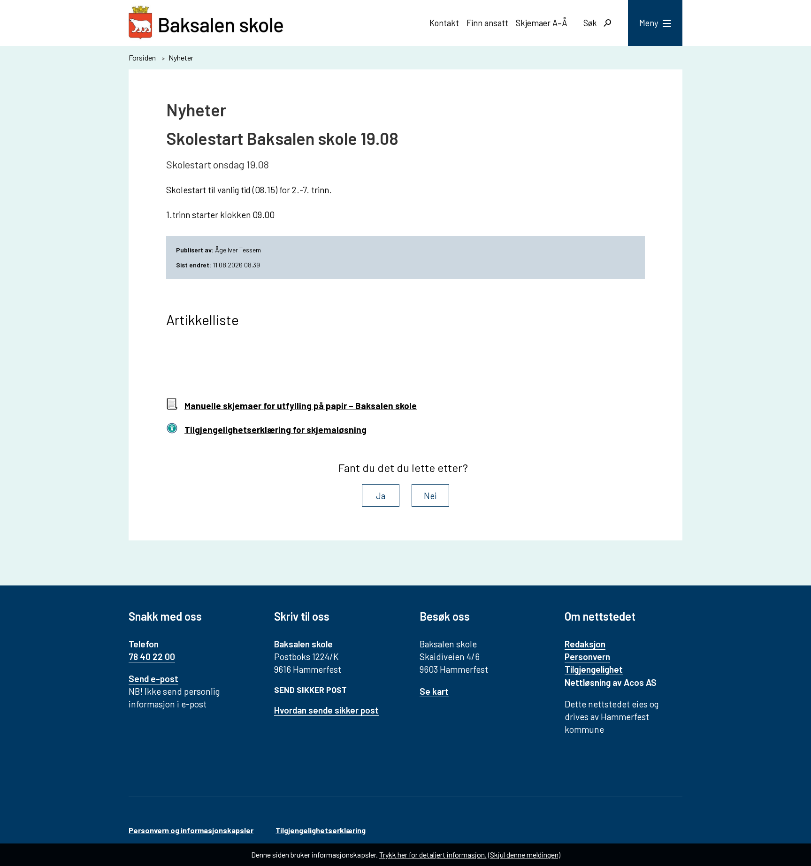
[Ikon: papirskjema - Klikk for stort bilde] (171, 406)
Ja (380, 495)
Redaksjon (585, 643)
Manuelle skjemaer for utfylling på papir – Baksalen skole (300, 405)
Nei (430, 495)
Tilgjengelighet (594, 669)
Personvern (587, 656)
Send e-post (153, 678)
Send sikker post (310, 689)
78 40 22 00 (152, 656)
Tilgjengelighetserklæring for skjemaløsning (275, 429)
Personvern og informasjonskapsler (191, 830)
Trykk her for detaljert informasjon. (433, 854)
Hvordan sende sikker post (326, 710)
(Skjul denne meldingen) (524, 854)
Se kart (434, 691)
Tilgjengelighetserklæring (320, 830)
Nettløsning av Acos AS (611, 682)
